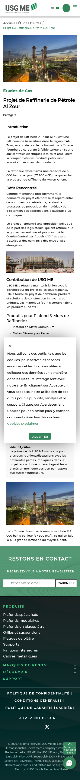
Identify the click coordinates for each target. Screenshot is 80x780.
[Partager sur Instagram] (33, 115)
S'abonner (66, 583)
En (53, 8)
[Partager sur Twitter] (23, 115)
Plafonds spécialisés (20, 615)
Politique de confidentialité (38, 693)
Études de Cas (29, 23)
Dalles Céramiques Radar (31, 333)
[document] (40, 395)
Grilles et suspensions (21, 632)
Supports (11, 644)
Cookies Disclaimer (22, 424)
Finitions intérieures (20, 650)
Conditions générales (38, 700)
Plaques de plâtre (18, 638)
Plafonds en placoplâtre (24, 627)
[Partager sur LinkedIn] (28, 115)
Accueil (9, 23)
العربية (58, 8)
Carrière (65, 708)
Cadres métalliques (20, 656)
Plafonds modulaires (21, 621)
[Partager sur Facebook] (18, 115)
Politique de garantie (29, 708)
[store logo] (21, 8)
